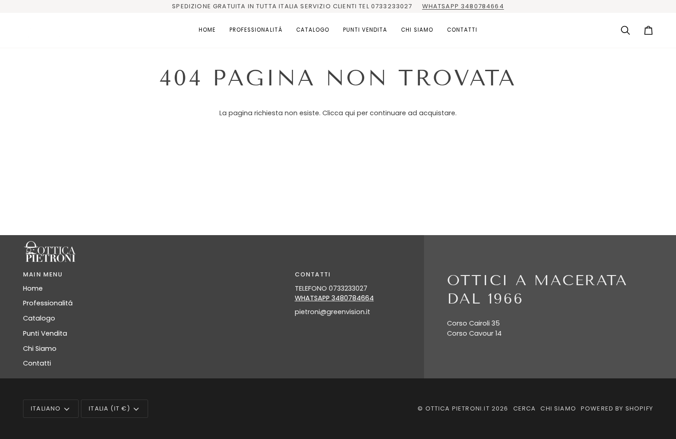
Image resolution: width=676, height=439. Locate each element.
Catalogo (39, 318)
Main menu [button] (43, 274)
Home (33, 288)
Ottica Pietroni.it (457, 408)
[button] (256, 30)
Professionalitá (48, 303)
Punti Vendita (45, 333)
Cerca (524, 408)
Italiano (46, 408)
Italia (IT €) (109, 408)
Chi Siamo (40, 348)
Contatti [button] (313, 274)
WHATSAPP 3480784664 (463, 6)
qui (350, 113)
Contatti (37, 363)
